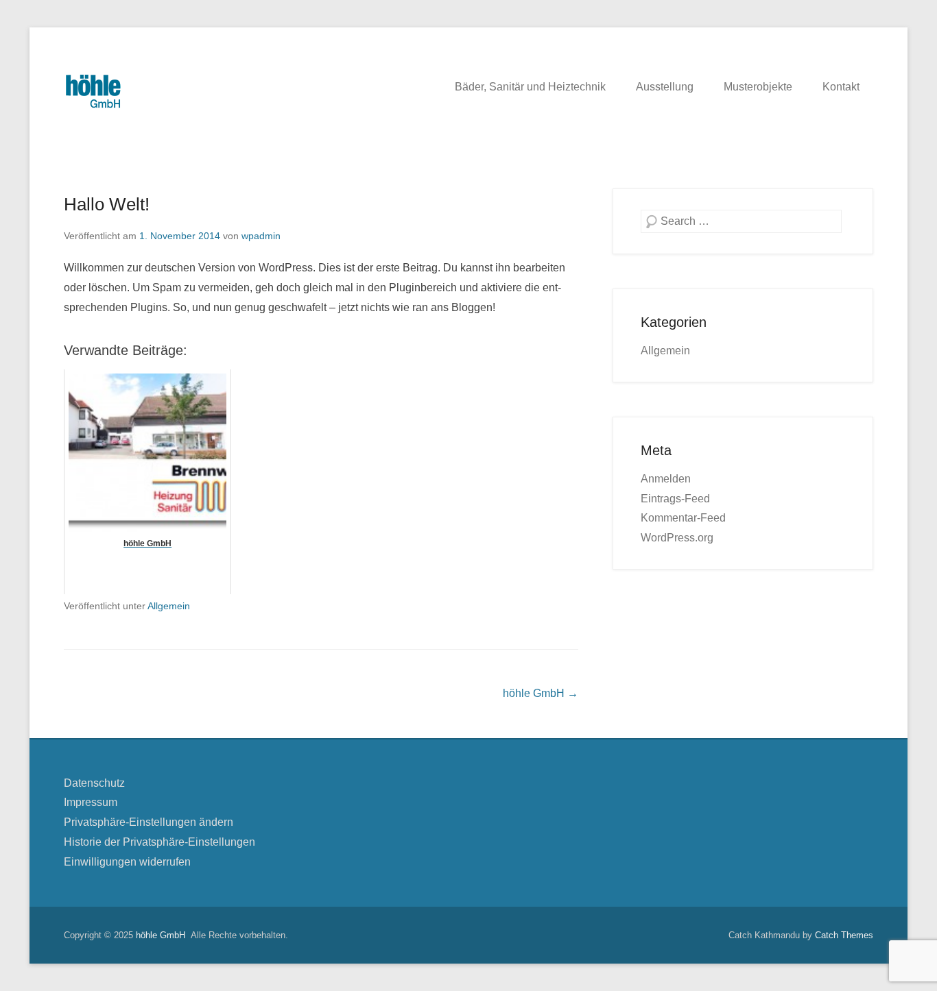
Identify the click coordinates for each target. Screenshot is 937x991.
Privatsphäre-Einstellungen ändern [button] (148, 822)
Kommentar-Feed (683, 518)
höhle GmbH (540, 693)
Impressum (90, 802)
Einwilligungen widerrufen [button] (127, 862)
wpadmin (261, 235)
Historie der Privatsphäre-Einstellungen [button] (159, 842)
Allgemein (168, 605)
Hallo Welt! (107, 204)
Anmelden (666, 479)
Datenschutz (94, 783)
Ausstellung (664, 87)
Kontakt (840, 87)
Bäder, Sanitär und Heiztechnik (530, 87)
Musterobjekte (758, 87)
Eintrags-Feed (675, 498)
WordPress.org (677, 537)
